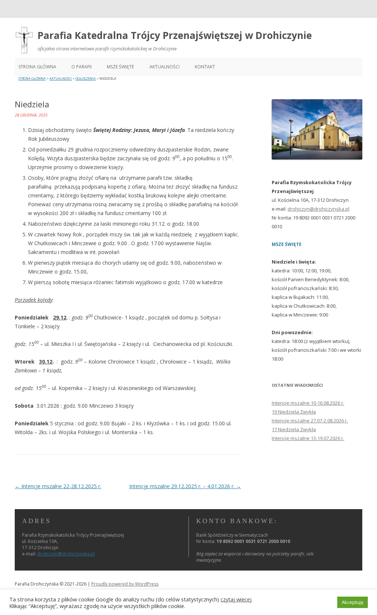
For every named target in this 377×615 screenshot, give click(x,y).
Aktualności (164, 67)
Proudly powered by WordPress (124, 584)
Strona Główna (37, 67)
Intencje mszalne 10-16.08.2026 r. (308, 403)
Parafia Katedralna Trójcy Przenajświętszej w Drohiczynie (175, 35)
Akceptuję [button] (352, 602)
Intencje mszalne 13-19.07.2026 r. (308, 438)
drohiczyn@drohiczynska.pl (318, 208)
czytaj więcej (236, 599)
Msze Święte (120, 67)
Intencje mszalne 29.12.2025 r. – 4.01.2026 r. (185, 486)
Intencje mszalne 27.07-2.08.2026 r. (310, 420)
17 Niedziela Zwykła (294, 429)
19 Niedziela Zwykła (294, 411)
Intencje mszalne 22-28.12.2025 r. (58, 486)
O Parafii (81, 67)
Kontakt (205, 67)
